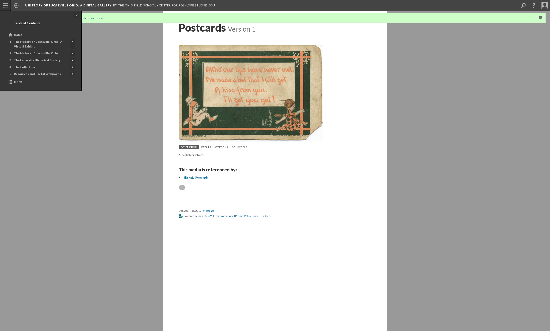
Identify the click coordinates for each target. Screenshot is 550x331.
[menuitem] (5, 5)
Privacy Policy (243, 216)
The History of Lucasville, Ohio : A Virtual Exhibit (38, 44)
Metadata (208, 210)
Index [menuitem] (18, 82)
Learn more (96, 18)
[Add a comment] (184, 188)
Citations (221, 147)
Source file (240, 147)
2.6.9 (209, 216)
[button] (534, 5)
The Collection (24, 67)
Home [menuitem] (18, 35)
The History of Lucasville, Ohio (36, 53)
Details (206, 147)
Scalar (201, 216)
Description (189, 147)
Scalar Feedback (262, 216)
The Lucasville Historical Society (37, 60)
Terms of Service (224, 216)
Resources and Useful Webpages (37, 74)
